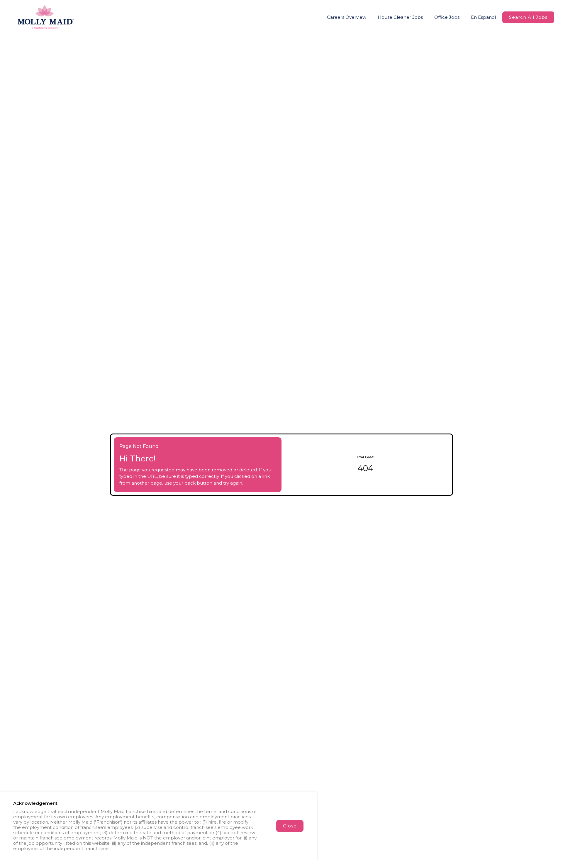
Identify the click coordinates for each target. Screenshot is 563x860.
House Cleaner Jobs (400, 17)
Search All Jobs (528, 17)
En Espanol (483, 17)
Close (290, 826)
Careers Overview (346, 17)
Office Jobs (446, 17)
